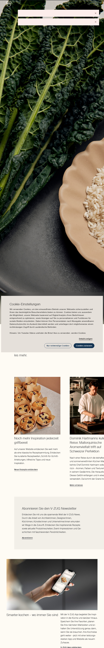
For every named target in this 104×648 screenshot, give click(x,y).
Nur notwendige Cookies (58, 345)
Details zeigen (85, 339)
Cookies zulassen (84, 345)
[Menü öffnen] (95, 4)
